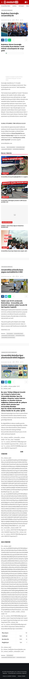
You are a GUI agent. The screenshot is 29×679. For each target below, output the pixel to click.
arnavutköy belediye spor (8, 657)
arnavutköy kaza (18, 333)
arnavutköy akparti (6, 149)
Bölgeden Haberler (7, 10)
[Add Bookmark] (26, 40)
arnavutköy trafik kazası (8, 335)
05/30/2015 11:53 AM (6, 362)
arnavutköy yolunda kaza (8, 337)
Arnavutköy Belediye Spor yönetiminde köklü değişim (13, 356)
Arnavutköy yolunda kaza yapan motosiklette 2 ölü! (12, 271)
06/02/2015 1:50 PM (6, 20)
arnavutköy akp (20, 147)
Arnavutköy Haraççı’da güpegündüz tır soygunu (14, 176)
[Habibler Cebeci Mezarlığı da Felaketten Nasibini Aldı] (14, 214)
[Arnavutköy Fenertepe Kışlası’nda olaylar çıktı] (14, 239)
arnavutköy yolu (20, 335)
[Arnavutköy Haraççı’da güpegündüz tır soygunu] (14, 165)
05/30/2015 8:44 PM (6, 276)
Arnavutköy (5, 173)
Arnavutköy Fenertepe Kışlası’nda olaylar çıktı (14, 251)
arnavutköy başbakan (18, 149)
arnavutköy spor (21, 657)
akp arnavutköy (11, 147)
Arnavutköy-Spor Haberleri (9, 352)
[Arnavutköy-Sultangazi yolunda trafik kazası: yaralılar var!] (14, 189)
